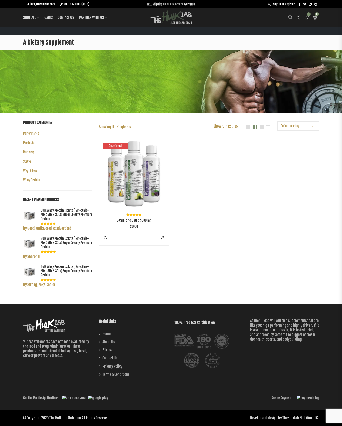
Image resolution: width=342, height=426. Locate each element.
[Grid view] (248, 127)
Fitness (107, 350)
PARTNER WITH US (91, 17)
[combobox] (298, 126)
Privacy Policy (112, 366)
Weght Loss (30, 171)
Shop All (29, 17)
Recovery (28, 152)
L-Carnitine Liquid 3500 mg (134, 220)
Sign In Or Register (283, 4)
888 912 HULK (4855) (76, 4)
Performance (31, 133)
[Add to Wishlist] (105, 237)
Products (29, 143)
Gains (48, 17)
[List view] (268, 127)
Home (106, 333)
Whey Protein (31, 180)
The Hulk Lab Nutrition (65, 418)
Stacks (27, 161)
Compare (162, 237)
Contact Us (66, 17)
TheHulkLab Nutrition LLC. (300, 418)
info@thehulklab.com (42, 4)
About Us (108, 341)
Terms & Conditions (115, 374)
